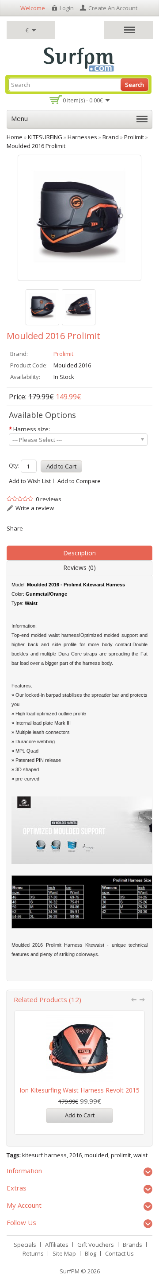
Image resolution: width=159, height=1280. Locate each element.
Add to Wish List (30, 481)
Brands (132, 1245)
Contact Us (119, 1253)
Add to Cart (80, 1115)
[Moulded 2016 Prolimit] (42, 307)
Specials (25, 1245)
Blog (90, 1253)
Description (79, 553)
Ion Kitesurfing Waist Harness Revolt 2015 (79, 1090)
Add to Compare (79, 481)
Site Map (64, 1253)
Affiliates (56, 1245)
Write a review (34, 508)
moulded (96, 1155)
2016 (75, 1155)
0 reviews (48, 499)
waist (140, 1155)
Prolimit (63, 354)
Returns (33, 1253)
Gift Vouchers (95, 1245)
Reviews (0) (79, 567)
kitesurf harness (44, 1155)
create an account (112, 8)
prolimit (121, 1155)
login (67, 8)
